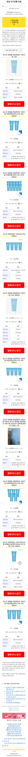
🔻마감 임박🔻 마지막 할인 (14, 22)
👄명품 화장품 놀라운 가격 (14, 728)
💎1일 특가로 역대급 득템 (14, 731)
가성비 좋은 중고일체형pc (13, 702)
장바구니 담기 (14, 104)
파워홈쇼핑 (21, 749)
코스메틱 (5, 749)
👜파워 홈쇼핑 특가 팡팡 (14, 733)
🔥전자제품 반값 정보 (14, 726)
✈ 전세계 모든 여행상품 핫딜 (14, 735)
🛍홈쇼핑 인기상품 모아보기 (14, 730)
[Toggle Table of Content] (20, 50)
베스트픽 (10, 749)
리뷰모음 (15, 749)
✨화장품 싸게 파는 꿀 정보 (14, 724)
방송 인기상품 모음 (14, 1)
